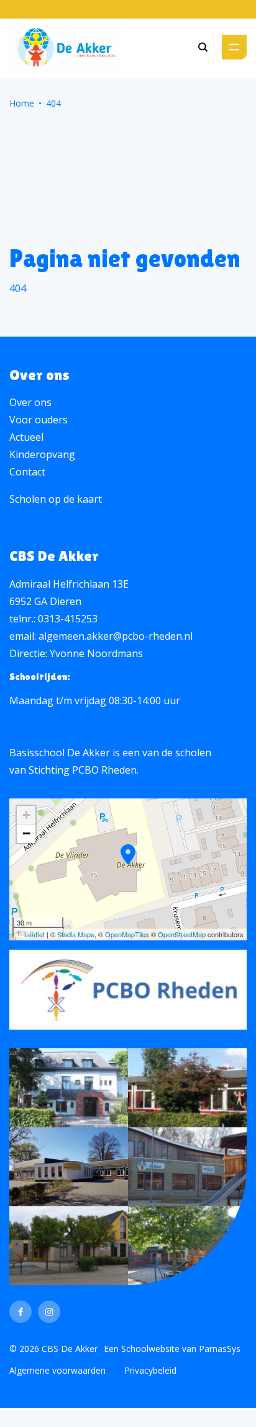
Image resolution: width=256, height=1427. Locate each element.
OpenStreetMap (182, 934)
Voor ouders (38, 419)
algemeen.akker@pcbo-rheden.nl (116, 636)
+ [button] (26, 815)
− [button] (26, 833)
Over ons (30, 402)
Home (21, 103)
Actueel (26, 437)
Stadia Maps (75, 934)
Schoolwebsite (150, 1348)
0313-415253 (68, 618)
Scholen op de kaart (55, 499)
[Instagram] (49, 1312)
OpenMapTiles (127, 934)
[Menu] (234, 47)
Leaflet (34, 934)
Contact (27, 472)
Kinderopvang (42, 454)
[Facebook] (20, 1312)
